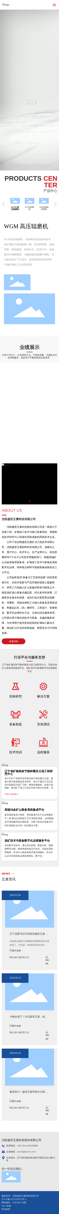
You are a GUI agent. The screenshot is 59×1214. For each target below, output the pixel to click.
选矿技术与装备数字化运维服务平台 (27, 840)
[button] (29, 501)
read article (19, 957)
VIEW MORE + (12, 794)
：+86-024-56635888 (26, 1145)
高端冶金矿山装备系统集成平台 (24, 809)
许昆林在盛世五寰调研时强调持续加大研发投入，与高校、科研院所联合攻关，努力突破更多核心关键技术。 (29, 945)
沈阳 (24, 1202)
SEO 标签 (6, 1205)
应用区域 (29, 395)
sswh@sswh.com (26, 1151)
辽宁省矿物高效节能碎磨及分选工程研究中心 (29, 772)
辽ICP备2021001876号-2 (13, 1199)
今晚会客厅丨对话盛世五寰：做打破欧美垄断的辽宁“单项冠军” (28, 1018)
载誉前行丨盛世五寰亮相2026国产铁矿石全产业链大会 (28, 1093)
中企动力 (16, 1202)
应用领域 (29, 444)
